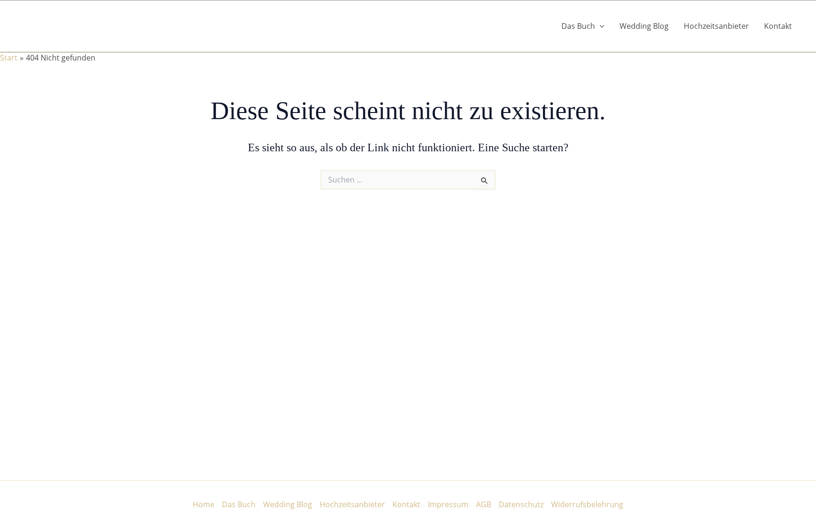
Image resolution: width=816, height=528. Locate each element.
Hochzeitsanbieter (716, 26)
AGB (483, 504)
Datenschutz (521, 504)
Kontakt (778, 26)
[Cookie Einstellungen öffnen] (20, 516)
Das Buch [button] (578, 26)
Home (203, 504)
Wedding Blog (644, 26)
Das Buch (238, 504)
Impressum (448, 504)
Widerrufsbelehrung (587, 504)
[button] (599, 26)
